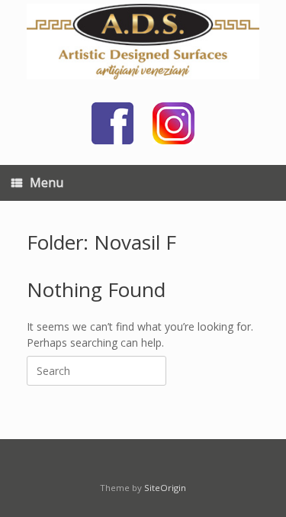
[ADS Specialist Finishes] (143, 41)
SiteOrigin (165, 487)
